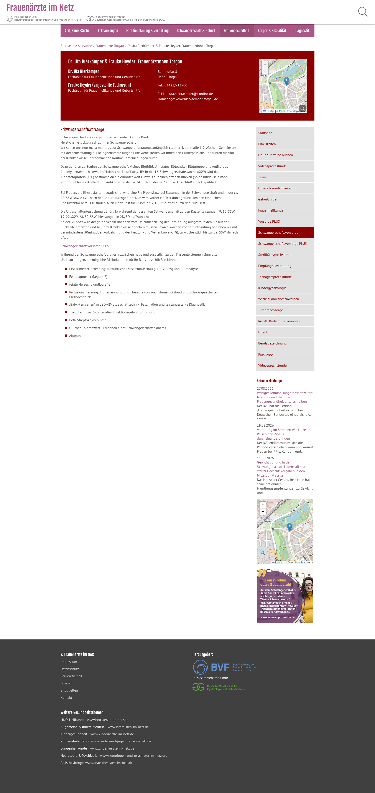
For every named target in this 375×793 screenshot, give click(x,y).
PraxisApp (265, 354)
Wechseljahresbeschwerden (278, 299)
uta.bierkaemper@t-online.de (191, 93)
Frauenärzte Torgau (109, 45)
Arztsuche (85, 45)
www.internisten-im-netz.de (128, 727)
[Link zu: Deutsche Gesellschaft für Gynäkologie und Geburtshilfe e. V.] (219, 692)
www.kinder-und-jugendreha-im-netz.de (121, 741)
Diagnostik (302, 30)
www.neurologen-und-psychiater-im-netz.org (133, 755)
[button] (286, 81)
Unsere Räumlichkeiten (275, 188)
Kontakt (66, 697)
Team (262, 177)
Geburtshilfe (267, 199)
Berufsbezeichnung (272, 343)
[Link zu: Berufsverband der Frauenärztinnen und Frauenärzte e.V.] (225, 673)
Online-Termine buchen (275, 155)
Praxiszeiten (267, 144)
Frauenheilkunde (270, 210)
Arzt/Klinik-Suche (77, 30)
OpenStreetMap (288, 111)
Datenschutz (70, 669)
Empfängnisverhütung (274, 265)
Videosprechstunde (272, 166)
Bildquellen (69, 690)
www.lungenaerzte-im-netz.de (111, 748)
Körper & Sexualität (272, 30)
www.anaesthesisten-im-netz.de (109, 762)
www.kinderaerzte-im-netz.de (112, 734)
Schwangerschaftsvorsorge (278, 232)
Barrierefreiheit (71, 676)
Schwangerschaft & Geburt (196, 30)
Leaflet (270, 111)
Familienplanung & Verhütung (147, 30)
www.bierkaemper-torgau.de (197, 99)
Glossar (66, 683)
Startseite (67, 45)
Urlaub (263, 332)
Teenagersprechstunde (275, 277)
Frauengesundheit (237, 30)
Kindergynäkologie (272, 288)
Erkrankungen (108, 30)
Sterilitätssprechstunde (275, 254)
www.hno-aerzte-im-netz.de (107, 719)
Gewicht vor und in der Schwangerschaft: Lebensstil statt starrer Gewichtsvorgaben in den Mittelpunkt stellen (281, 468)
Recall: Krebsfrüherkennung (279, 321)
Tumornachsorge (270, 310)
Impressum (69, 661)
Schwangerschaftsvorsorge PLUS (85, 246)
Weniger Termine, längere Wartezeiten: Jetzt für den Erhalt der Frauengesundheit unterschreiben (285, 397)
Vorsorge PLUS (269, 221)
